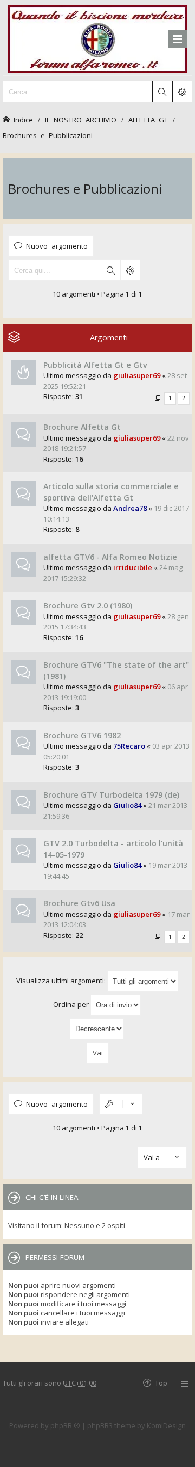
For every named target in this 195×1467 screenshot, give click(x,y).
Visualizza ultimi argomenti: (61, 980)
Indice (23, 119)
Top (161, 1382)
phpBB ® (65, 1425)
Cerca (110, 270)
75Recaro (129, 746)
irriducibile (132, 567)
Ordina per (71, 1004)
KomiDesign (166, 1425)
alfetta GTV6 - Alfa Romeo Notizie (110, 557)
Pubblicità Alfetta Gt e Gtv (95, 365)
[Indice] (97, 37)
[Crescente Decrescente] (97, 1028)
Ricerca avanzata (130, 270)
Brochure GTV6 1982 (82, 735)
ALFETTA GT (148, 119)
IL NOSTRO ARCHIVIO (80, 119)
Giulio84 (127, 805)
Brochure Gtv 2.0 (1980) (87, 605)
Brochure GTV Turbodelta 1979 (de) (111, 795)
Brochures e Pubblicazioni (48, 135)
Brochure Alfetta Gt (82, 427)
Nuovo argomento (57, 245)
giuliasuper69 (136, 375)
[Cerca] (162, 91)
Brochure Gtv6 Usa (79, 903)
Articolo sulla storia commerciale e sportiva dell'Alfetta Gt (111, 492)
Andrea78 (130, 508)
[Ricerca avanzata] (182, 91)
